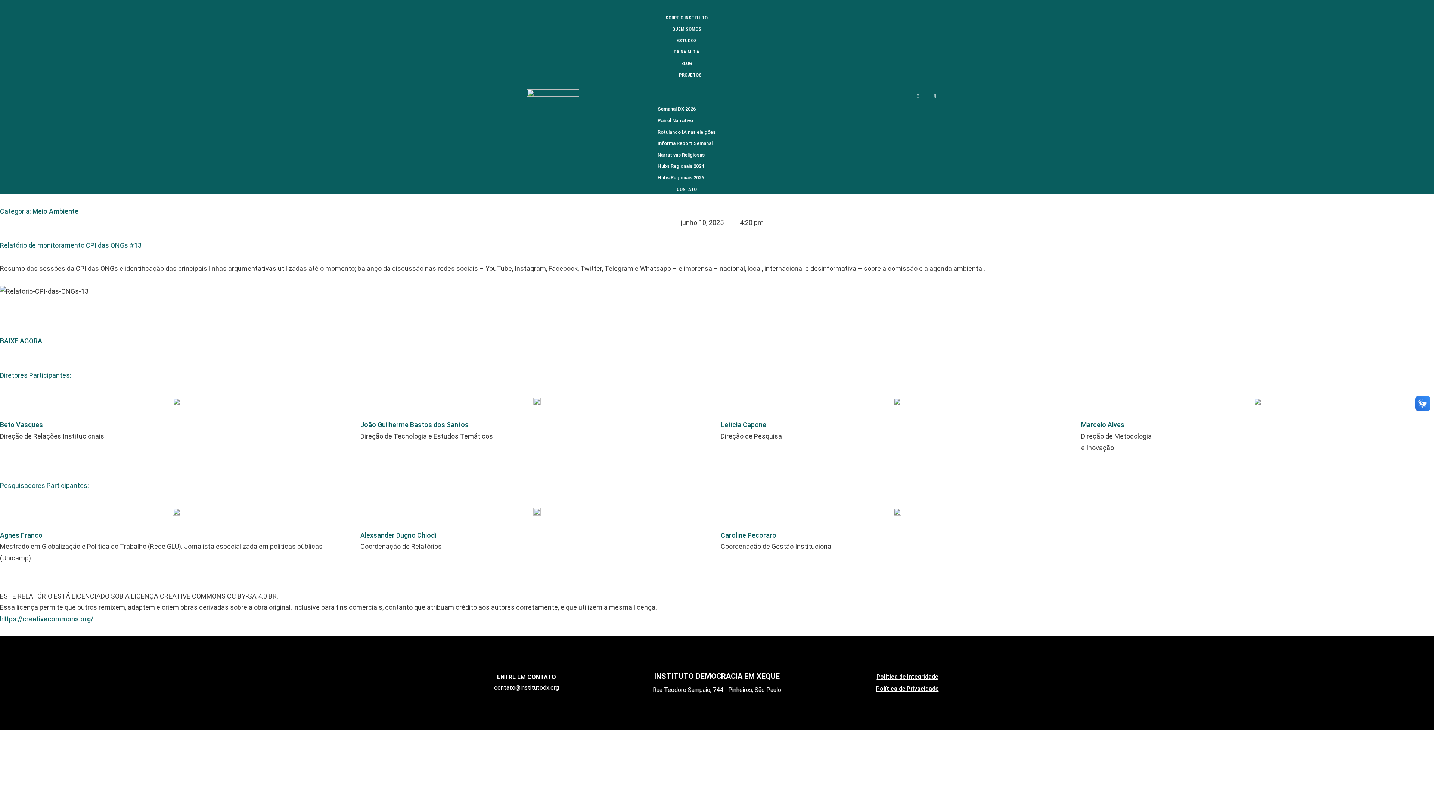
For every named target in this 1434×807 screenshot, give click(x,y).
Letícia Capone (743, 425)
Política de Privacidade (907, 688)
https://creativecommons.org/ (46, 619)
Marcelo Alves (1102, 425)
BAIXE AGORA (21, 341)
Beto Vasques (21, 425)
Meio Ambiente (55, 211)
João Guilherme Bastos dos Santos (414, 425)
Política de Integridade (907, 676)
